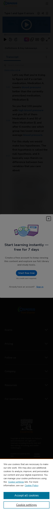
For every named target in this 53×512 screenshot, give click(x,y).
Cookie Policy (31, 485)
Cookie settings (16, 482)
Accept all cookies (26, 495)
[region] (26, 485)
